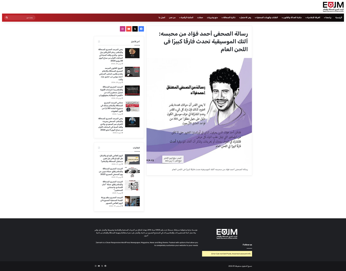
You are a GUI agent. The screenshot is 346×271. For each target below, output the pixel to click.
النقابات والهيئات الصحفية (267, 17)
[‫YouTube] (129, 29)
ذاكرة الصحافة (229, 17)
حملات (200, 17)
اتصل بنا (162, 17)
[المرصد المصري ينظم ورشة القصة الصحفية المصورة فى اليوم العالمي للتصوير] (132, 201)
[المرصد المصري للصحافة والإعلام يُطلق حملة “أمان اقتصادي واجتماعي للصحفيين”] (132, 185)
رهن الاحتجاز (246, 17)
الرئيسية (338, 17)
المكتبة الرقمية (187, 17)
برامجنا (328, 17)
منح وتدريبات (212, 17)
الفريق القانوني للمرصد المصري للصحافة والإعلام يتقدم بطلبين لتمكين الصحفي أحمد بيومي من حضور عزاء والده (111, 74)
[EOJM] (333, 6)
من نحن (172, 17)
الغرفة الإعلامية (313, 17)
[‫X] (135, 29)
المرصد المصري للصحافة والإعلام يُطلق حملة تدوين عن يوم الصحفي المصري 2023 (111, 172)
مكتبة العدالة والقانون (292, 17)
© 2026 (231, 266)
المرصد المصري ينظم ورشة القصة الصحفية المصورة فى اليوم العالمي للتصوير (111, 200)
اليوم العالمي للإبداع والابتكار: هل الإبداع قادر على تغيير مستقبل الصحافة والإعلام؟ (111, 159)
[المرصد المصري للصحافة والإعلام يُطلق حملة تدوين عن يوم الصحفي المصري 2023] (132, 172)
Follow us (247, 245)
